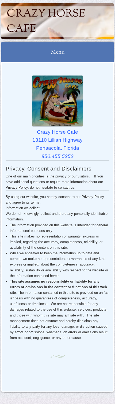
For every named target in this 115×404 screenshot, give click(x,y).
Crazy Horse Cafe (46, 21)
